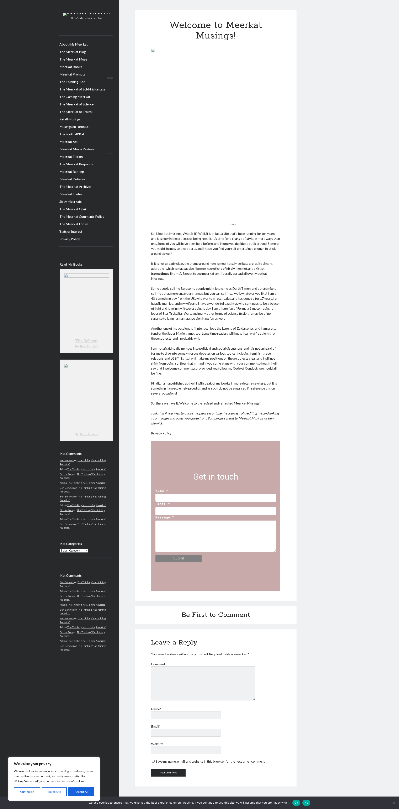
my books (223, 383)
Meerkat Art (68, 141)
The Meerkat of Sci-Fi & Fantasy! (83, 89)
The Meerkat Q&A (72, 209)
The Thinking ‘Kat (72, 82)
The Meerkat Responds (76, 164)
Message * (164, 517)
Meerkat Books (70, 67)
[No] (394, 803)
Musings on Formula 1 (75, 127)
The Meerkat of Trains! (76, 112)
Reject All (54, 791)
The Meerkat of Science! (77, 104)
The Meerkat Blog (72, 52)
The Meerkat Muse (73, 59)
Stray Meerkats (70, 201)
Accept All (81, 791)
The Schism (86, 341)
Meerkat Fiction (71, 156)
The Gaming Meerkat (74, 97)
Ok (296, 802)
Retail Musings (70, 119)
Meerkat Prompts (72, 74)
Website (157, 744)
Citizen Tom (66, 474)
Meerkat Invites (70, 194)
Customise (27, 791)
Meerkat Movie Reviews (77, 149)
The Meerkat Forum (73, 224)
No (306, 802)
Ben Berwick (89, 347)
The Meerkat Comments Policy (81, 216)
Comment (158, 664)
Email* (155, 726)
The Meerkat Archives (75, 186)
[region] (54, 779)
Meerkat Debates (72, 179)
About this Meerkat (73, 44)
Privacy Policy (69, 239)
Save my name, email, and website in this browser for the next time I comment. (210, 761)
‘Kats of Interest (70, 231)
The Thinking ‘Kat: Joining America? (86, 469)
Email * (162, 504)
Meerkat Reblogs (72, 171)
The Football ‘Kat (71, 134)
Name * (161, 491)
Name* (156, 709)
